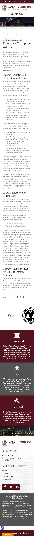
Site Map (5, 470)
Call (10, 1)
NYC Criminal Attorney (9, 33)
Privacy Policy (6, 479)
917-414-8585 (17, 14)
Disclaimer (5, 473)
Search (20, 1)
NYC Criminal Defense (22, 33)
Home (5, 1)
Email (15, 1)
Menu (24, 1)
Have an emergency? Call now (18, 533)
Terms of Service (7, 476)
